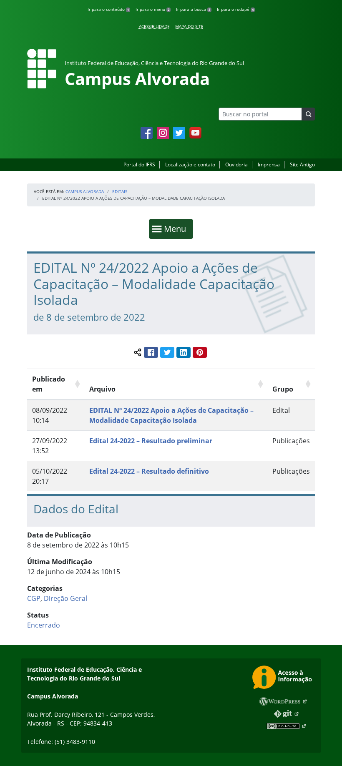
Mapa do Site (189, 26)
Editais (119, 191)
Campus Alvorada (84, 191)
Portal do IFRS (139, 164)
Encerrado (43, 625)
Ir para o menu (152, 9)
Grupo (282, 389)
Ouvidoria (236, 164)
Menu (176, 228)
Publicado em (48, 384)
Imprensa (269, 164)
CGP (33, 598)
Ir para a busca (193, 9)
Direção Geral (65, 598)
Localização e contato (190, 164)
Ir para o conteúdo (108, 9)
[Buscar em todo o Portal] (308, 114)
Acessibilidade (154, 26)
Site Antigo (302, 164)
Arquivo (102, 389)
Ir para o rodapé (235, 9)
